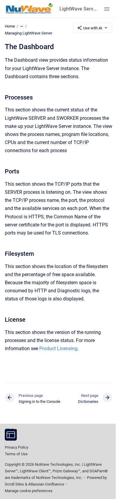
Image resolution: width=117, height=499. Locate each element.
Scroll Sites (14, 484)
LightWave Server (78, 9)
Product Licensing (58, 348)
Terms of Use (16, 454)
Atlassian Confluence (46, 484)
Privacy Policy (16, 447)
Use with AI (92, 28)
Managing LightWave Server (28, 33)
